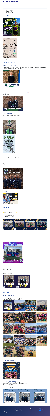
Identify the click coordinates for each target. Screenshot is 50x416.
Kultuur (19, 4)
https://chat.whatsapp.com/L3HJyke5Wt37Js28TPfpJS (9, 62)
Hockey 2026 (6, 15)
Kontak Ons (26, 4)
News (22, 4)
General (7, 4)
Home (4, 4)
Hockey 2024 (6, 292)
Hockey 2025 (6, 207)
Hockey (4, 6)
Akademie (11, 4)
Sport (15, 4)
